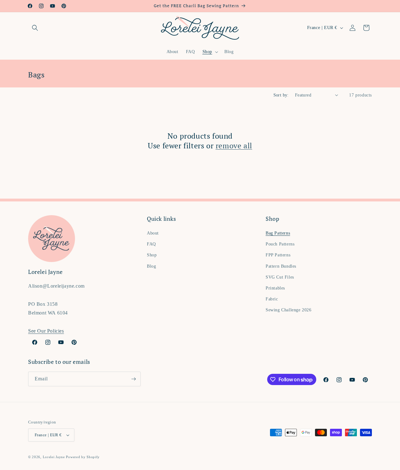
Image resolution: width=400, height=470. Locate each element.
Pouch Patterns (280, 244)
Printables (275, 288)
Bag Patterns (278, 233)
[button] (35, 28)
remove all (234, 146)
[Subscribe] (133, 379)
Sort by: (281, 95)
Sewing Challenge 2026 (289, 310)
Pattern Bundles (281, 266)
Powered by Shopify (83, 457)
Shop (152, 255)
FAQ (151, 244)
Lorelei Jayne (54, 457)
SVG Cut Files (280, 277)
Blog (151, 266)
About (153, 233)
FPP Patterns (278, 255)
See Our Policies (46, 331)
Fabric (272, 299)
